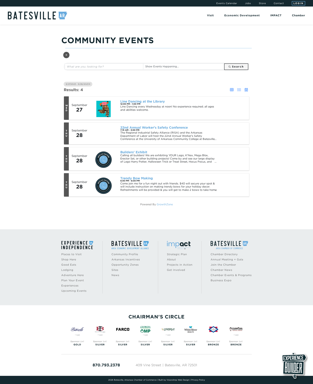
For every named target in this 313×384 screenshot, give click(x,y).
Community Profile (125, 254)
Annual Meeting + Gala (227, 259)
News (115, 275)
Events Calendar (226, 3)
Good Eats (68, 264)
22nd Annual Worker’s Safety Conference (154, 127)
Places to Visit (71, 254)
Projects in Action (180, 264)
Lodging (67, 269)
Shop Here (68, 259)
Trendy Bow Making (136, 178)
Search (238, 66)
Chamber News (221, 269)
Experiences (70, 285)
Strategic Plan (177, 254)
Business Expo (221, 280)
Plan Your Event (72, 280)
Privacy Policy (198, 380)
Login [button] (298, 3)
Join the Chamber (223, 264)
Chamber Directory (224, 254)
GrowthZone (165, 204)
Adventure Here (72, 275)
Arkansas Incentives (126, 259)
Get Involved (176, 269)
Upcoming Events (74, 290)
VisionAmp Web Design (178, 380)
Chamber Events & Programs (231, 275)
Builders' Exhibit (133, 152)
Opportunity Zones (125, 264)
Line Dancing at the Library (142, 101)
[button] (66, 55)
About (171, 259)
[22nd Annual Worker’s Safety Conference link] (103, 133)
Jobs (248, 3)
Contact (279, 3)
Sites (115, 269)
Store (262, 3)
